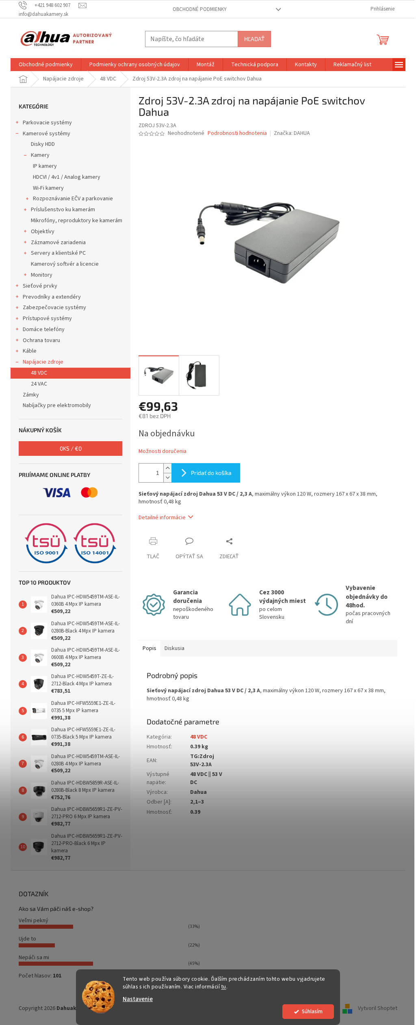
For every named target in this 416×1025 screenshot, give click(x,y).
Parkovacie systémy (47, 123)
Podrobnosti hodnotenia (237, 133)
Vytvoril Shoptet (377, 1008)
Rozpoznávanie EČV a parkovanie (73, 199)
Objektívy (42, 232)
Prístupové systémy (47, 318)
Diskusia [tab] (174, 648)
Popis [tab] (149, 648)
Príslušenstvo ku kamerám (63, 210)
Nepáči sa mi (34, 957)
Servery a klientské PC (58, 253)
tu (223, 986)
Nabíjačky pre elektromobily (57, 405)
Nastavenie (138, 999)
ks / (71, 448)
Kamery (40, 155)
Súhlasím (312, 1011)
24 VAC (39, 384)
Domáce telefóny (44, 329)
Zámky (31, 395)
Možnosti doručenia (162, 451)
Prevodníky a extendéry (52, 297)
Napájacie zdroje (43, 362)
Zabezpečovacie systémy (54, 307)
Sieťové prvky (40, 286)
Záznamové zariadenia (58, 242)
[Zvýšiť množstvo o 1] (167, 468)
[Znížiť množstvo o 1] (167, 477)
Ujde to (27, 939)
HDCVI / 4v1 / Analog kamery (66, 177)
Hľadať (254, 38)
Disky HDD (43, 144)
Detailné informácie (162, 518)
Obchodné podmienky (200, 9)
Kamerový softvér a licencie (65, 264)
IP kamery (45, 166)
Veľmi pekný (33, 921)
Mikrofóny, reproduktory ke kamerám (76, 221)
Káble (30, 351)
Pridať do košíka (211, 472)
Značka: (292, 133)
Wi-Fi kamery (48, 188)
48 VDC (39, 373)
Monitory (41, 275)
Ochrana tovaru (41, 340)
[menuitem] (46, 64)
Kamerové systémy (46, 134)
